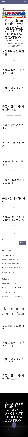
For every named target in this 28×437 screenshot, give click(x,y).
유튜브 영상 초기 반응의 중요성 (13, 89)
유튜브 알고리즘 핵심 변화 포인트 (13, 108)
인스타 (16, 292)
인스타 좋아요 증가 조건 (13, 126)
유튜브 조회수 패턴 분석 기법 (13, 71)
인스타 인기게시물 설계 (12, 163)
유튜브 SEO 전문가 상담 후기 (13, 181)
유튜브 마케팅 (18, 287)
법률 (15, 283)
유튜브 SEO (5, 287)
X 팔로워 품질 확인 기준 (13, 53)
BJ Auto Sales (6, 283)
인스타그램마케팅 (19, 296)
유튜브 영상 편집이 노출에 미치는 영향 (13, 218)
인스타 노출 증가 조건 (13, 145)
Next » (19, 234)
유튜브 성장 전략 (6, 292)
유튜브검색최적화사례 (13, 200)
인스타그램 (5, 296)
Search (4, 240)
